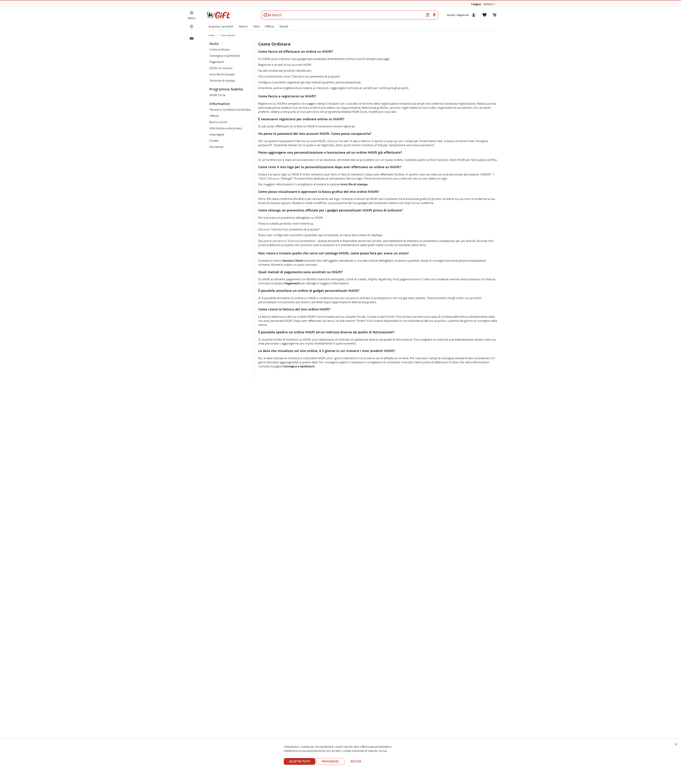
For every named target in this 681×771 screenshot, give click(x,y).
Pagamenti (216, 62)
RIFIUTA (356, 761)
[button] (489, 4)
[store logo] (218, 15)
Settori (243, 26)
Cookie (213, 141)
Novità (283, 26)
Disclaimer (216, 147)
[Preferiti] (484, 15)
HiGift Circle (217, 95)
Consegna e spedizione (224, 56)
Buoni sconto (218, 122)
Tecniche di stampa (222, 80)
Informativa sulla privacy (225, 128)
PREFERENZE (330, 761)
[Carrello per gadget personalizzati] (494, 15)
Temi (256, 26)
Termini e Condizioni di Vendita (230, 110)
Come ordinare (219, 49)
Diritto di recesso (220, 68)
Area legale (216, 134)
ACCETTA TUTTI (299, 761)
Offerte (269, 26)
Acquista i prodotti (221, 26)
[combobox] (349, 14)
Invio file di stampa (221, 74)
